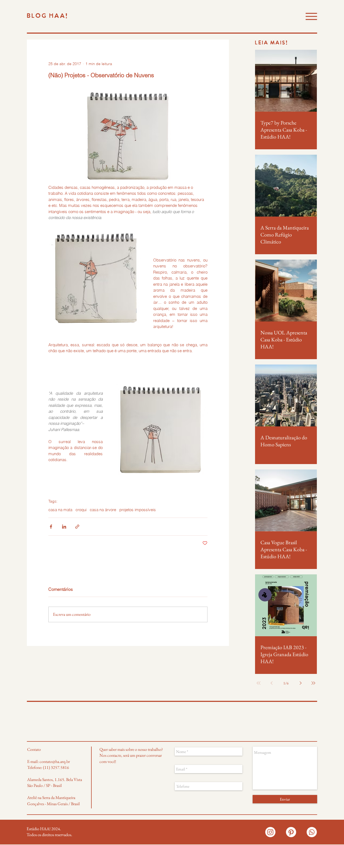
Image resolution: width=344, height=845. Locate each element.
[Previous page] (271, 683)
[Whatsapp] (312, 832)
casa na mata (60, 509)
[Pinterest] (291, 832)
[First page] (258, 683)
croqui (81, 509)
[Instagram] (270, 832)
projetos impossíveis (137, 509)
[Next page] (300, 683)
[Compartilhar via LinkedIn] (64, 526)
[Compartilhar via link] (77, 526)
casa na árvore (103, 509)
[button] (311, 16)
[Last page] (313, 683)
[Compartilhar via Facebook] (50, 526)
